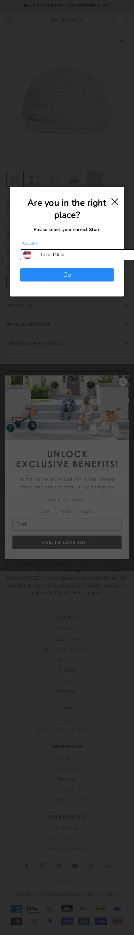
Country (30, 243)
